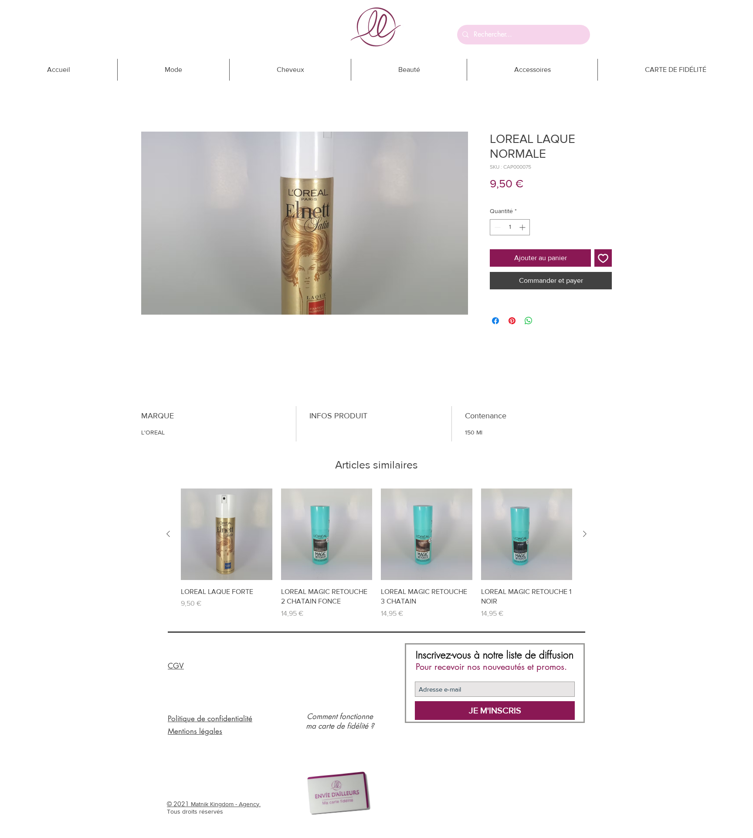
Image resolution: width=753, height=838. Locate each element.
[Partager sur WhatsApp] (528, 321)
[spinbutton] (510, 227)
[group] (376, 553)
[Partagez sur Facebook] (495, 321)
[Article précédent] (168, 534)
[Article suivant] (585, 534)
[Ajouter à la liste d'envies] (603, 258)
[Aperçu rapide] (226, 534)
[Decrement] (496, 227)
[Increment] (523, 227)
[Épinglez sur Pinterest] (512, 321)
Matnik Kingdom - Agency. (226, 804)
